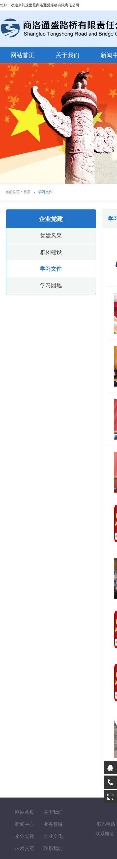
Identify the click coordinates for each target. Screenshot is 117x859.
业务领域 (53, 824)
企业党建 (24, 836)
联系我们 (53, 848)
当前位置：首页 (18, 192)
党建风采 (51, 236)
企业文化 (53, 836)
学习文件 (51, 269)
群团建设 (51, 252)
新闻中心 (24, 824)
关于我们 (68, 55)
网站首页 (22, 55)
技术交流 (24, 848)
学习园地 (51, 285)
